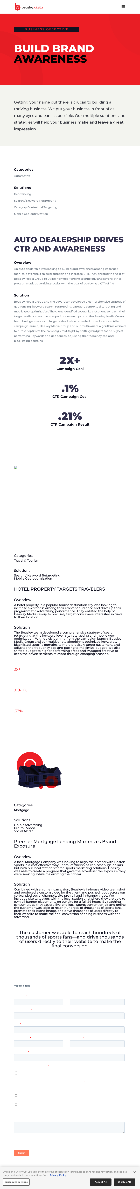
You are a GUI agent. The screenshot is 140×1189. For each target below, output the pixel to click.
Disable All (124, 1182)
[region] (70, 1178)
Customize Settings (16, 1182)
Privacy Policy (58, 1175)
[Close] (134, 1172)
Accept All (101, 1182)
